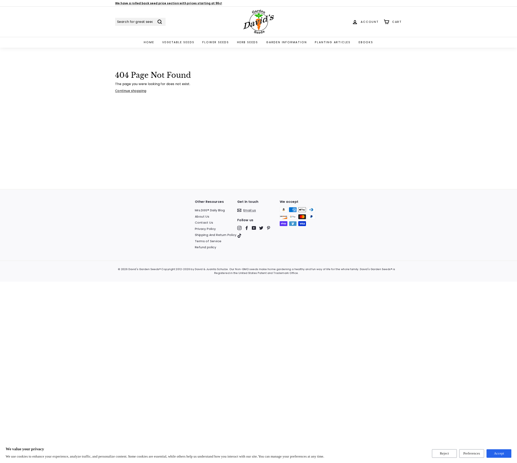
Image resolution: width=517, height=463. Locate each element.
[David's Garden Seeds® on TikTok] (239, 235)
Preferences (471, 453)
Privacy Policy (205, 229)
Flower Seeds (215, 42)
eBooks (366, 42)
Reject (444, 453)
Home (149, 42)
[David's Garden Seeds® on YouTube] (254, 228)
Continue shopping (130, 90)
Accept (499, 453)
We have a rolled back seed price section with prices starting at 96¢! (168, 3)
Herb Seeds (247, 42)
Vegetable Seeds (178, 42)
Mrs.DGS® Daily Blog (210, 210)
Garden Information (286, 42)
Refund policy (205, 247)
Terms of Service (208, 241)
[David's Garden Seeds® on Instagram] (239, 228)
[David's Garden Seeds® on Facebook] (247, 228)
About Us (202, 216)
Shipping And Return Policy (215, 235)
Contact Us (204, 222)
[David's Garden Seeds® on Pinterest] (268, 228)
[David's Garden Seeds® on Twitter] (261, 228)
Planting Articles (333, 42)
